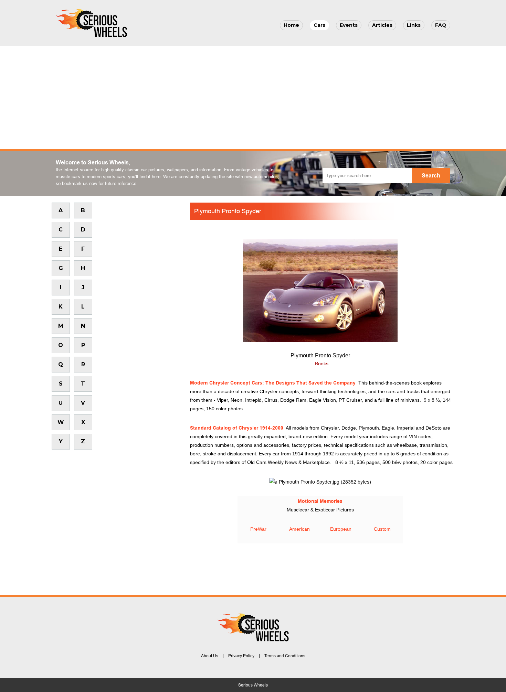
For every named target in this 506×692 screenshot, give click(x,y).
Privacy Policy (241, 655)
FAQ (440, 25)
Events (349, 25)
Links (414, 25)
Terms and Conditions (284, 655)
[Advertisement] (253, 98)
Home (291, 25)
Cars (319, 25)
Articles (382, 25)
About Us (209, 655)
